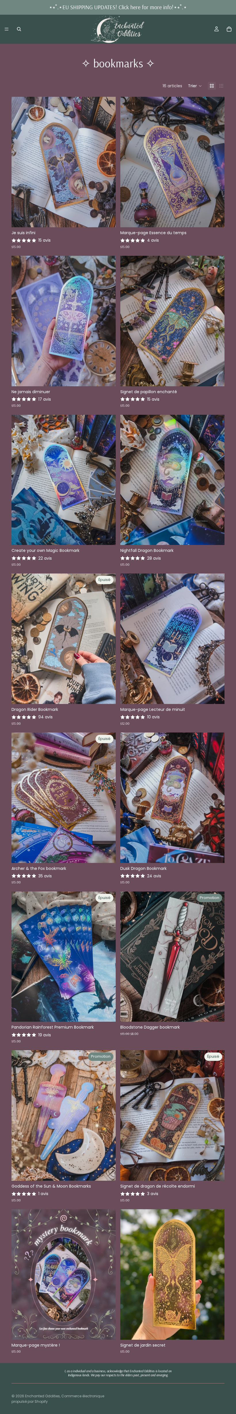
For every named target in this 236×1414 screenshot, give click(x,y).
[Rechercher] (19, 29)
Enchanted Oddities (42, 1396)
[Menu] (6, 29)
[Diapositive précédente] (20, 162)
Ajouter (220, 1013)
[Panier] (229, 29)
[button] (195, 85)
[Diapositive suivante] (107, 162)
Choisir (111, 218)
